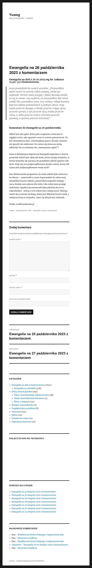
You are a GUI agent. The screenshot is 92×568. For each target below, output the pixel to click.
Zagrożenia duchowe (21, 421)
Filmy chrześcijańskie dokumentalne (31, 395)
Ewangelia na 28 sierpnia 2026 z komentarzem (34, 501)
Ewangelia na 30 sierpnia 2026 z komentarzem (34, 495)
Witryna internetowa (19, 299)
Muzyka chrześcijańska (23, 405)
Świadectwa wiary (20, 418)
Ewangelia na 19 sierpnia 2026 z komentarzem (46, 544)
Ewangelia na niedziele (25, 388)
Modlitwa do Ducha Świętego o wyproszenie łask (41, 534)
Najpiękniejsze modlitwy (23, 408)
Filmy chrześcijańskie (22, 391)
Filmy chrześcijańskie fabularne (29, 398)
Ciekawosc (16, 544)
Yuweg (14, 14)
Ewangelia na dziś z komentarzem (45, 210)
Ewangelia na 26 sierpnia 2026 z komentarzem (34, 508)
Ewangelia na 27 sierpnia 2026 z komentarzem (34, 505)
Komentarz (15, 239)
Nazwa (13, 275)
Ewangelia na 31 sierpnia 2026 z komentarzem (34, 491)
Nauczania (17, 411)
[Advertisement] (46, 47)
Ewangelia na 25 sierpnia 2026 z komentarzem (34, 511)
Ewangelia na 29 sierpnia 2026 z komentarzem (34, 498)
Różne (15, 415)
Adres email (16, 287)
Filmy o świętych (22, 401)
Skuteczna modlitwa (27, 538)
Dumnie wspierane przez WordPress (30, 561)
